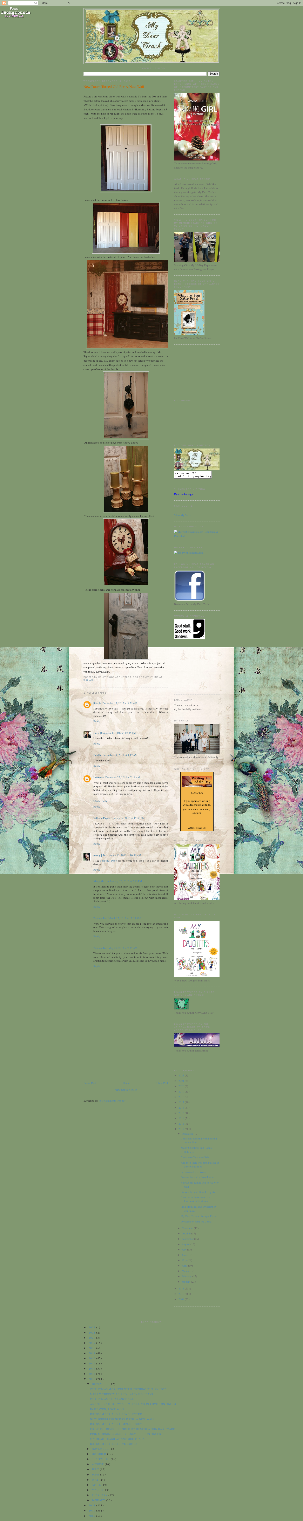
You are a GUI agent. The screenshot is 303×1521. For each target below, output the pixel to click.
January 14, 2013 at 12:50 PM (128, 818)
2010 (182, 1294)
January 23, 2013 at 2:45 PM (126, 881)
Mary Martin (101, 881)
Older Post (162, 1083)
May (185, 1260)
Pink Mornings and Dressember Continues (125, 1434)
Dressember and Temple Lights (198, 1192)
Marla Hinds (100, 801)
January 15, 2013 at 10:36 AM (124, 855)
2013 (182, 1123)
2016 (182, 1107)
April (185, 1265)
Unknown (98, 777)
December (188, 1134)
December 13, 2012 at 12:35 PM (118, 733)
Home (126, 1083)
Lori (96, 733)
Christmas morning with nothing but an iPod (128, 1389)
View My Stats (182, 515)
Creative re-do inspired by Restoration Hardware (195, 1199)
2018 (182, 1097)
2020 (182, 1086)
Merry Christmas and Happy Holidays (121, 1394)
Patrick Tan (100, 918)
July (184, 1249)
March (186, 1271)
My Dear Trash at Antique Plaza (198, 1216)
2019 (182, 1091)
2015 (182, 1113)
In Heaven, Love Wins (193, 1172)
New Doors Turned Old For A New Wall (113, 86)
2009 (182, 1299)
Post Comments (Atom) (111, 1100)
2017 (182, 1102)
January (186, 1281)
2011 (182, 1288)
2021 (182, 1081)
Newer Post (89, 1083)
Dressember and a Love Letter (197, 1177)
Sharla (97, 703)
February (187, 1276)
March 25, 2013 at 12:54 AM (124, 918)
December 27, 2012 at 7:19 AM (122, 777)
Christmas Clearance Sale (195, 1157)
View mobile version (125, 1089)
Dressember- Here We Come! (196, 1221)
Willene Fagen (101, 818)
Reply (96, 721)
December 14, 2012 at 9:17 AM (120, 755)
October (186, 1233)
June (185, 1255)
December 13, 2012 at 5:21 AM (119, 703)
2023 (182, 1075)
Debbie (97, 755)
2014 (182, 1118)
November (188, 1228)
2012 (182, 1129)
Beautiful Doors (108, 860)
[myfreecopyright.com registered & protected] (197, 536)
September (188, 1239)
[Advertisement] (114, 1051)
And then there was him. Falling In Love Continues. (200, 1165)
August (186, 1244)
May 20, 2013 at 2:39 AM (122, 948)
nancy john (99, 855)
